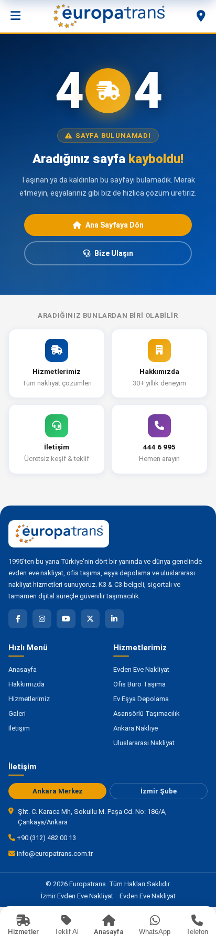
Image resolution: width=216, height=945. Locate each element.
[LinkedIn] (114, 618)
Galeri (17, 713)
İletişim (19, 728)
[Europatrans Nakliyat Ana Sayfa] (108, 16)
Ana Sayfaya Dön (114, 225)
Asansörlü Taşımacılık (146, 713)
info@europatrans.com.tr (54, 853)
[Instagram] (42, 618)
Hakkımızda (26, 684)
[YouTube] (66, 618)
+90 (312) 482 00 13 (45, 838)
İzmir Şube (159, 791)
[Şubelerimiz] (201, 16)
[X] (90, 618)
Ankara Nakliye (135, 728)
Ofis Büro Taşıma (139, 684)
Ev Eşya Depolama (141, 699)
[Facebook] (17, 618)
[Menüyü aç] (15, 16)
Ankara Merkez (58, 791)
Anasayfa (22, 669)
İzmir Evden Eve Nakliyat (77, 896)
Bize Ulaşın (113, 253)
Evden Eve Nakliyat (141, 669)
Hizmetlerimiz (29, 699)
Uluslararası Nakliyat (144, 743)
